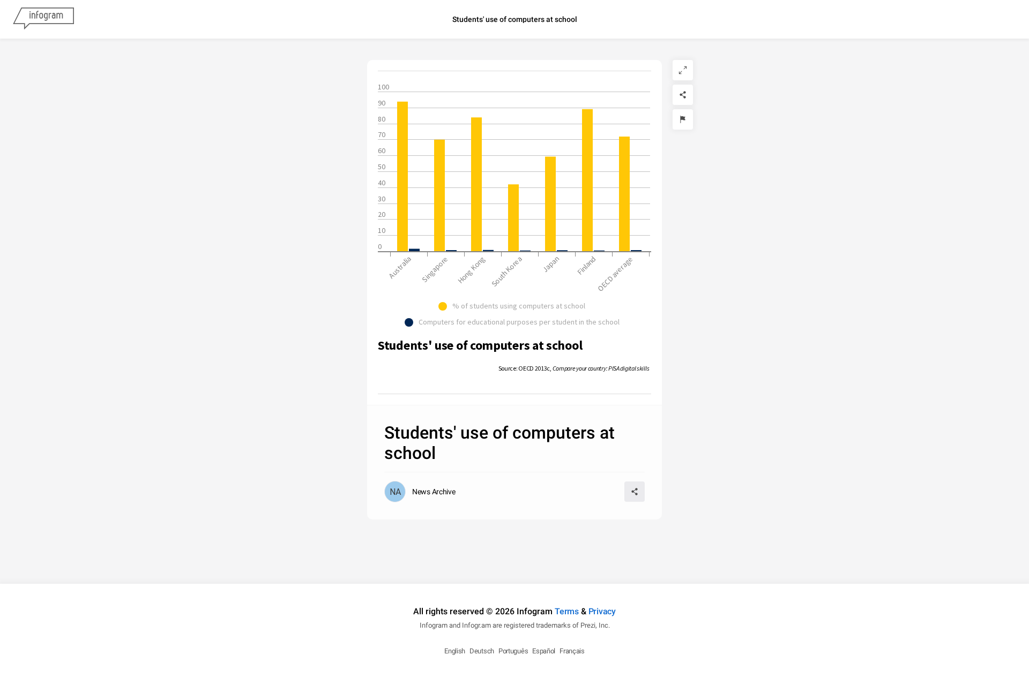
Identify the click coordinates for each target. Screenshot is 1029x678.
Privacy (602, 611)
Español (543, 651)
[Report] (683, 119)
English (454, 651)
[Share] (683, 95)
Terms (567, 611)
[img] (402, 176)
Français (572, 651)
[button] (514, 306)
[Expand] (683, 70)
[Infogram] (43, 19)
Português (513, 651)
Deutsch (481, 651)
